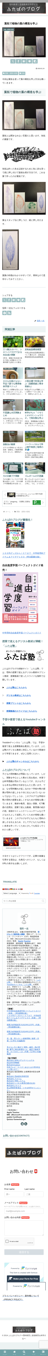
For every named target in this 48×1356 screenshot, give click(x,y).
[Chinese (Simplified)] (3, 889)
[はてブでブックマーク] (24, 61)
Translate (37, 893)
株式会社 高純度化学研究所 (18, 1076)
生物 (23, 73)
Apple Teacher (24, 941)
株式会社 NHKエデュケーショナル (20, 1060)
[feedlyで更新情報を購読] (4, 313)
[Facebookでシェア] (18, 61)
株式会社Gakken (13, 1065)
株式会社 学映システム (16, 1081)
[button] (35, 61)
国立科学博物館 (13, 1063)
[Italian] (14, 889)
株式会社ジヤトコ (14, 1085)
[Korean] (19, 889)
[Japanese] (16, 889)
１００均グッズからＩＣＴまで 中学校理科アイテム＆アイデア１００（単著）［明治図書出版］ (24, 1018)
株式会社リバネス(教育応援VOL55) (21, 1083)
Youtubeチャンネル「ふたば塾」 (20, 985)
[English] (6, 889)
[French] (8, 889)
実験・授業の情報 (11, 73)
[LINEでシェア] (29, 61)
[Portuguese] (21, 889)
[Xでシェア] (13, 61)
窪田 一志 (24, 928)
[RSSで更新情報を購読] (9, 313)
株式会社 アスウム (14, 1079)
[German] (11, 889)
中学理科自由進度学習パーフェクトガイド (21, 633)
